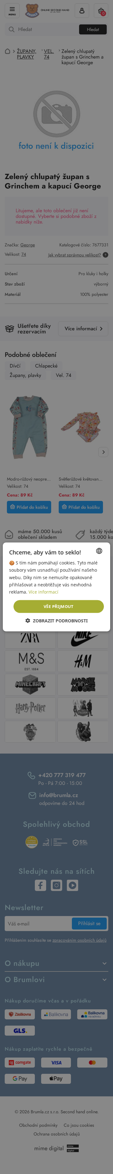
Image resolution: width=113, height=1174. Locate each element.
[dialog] (56, 587)
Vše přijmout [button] (59, 606)
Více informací (43, 592)
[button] (56, 621)
